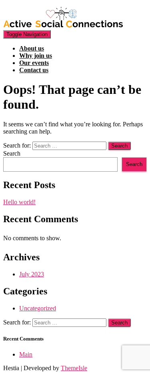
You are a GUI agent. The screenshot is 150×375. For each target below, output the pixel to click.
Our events (34, 62)
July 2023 (31, 274)
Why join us (35, 55)
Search (11, 153)
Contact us (33, 70)
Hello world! (19, 202)
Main (25, 354)
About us (31, 48)
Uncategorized (37, 308)
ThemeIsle (74, 368)
